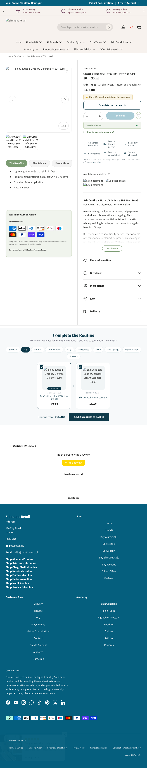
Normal (37, 349)
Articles (109, 638)
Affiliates (38, 652)
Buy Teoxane (109, 564)
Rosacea (74, 356)
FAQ (38, 617)
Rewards (109, 645)
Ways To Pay (38, 624)
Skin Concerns (109, 603)
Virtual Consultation (101, 3)
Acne (98, 349)
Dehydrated (83, 349)
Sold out (120, 115)
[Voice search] (108, 27)
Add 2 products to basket (89, 417)
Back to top (73, 497)
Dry (25, 349)
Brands (109, 530)
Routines (109, 624)
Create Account (127, 3)
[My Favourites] (131, 27)
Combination (54, 349)
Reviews (108, 578)
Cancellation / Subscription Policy (127, 748)
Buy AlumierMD (108, 537)
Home (18, 42)
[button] (139, 27)
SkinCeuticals (89, 68)
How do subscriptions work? (100, 132)
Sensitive (13, 349)
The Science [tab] (39, 163)
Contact (38, 638)
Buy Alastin (109, 550)
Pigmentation (131, 349)
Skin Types (109, 610)
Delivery (38, 603)
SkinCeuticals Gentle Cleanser (93, 397)
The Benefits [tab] (17, 163)
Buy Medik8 (109, 543)
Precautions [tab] (62, 163)
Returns (38, 610)
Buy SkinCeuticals (109, 557)
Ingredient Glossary (109, 617)
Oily (69, 349)
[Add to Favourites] (67, 71)
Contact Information (98, 748)
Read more (112, 248)
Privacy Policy (78, 748)
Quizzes (109, 631)
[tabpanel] (39, 185)
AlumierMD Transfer (133, 755)
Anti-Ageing (112, 349)
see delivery (97, 162)
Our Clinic (38, 658)
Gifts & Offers (109, 571)
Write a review (73, 463)
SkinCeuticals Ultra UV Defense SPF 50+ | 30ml (33, 56)
